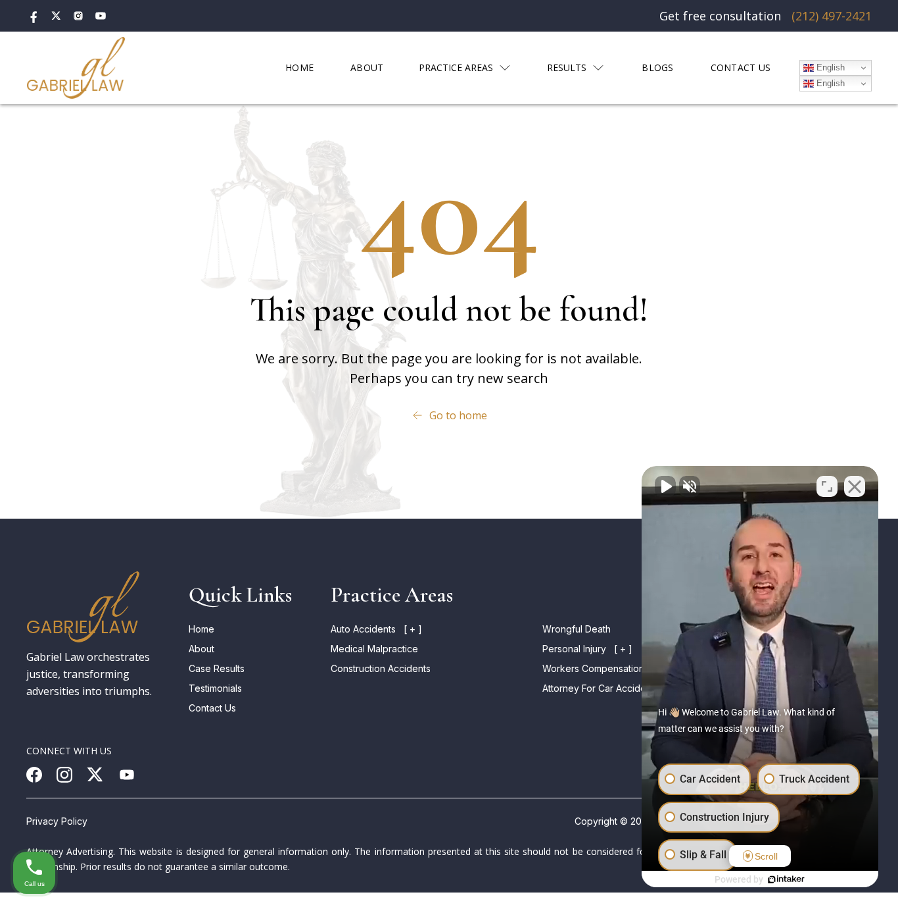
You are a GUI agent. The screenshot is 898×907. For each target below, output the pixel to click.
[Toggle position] (827, 486)
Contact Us (212, 707)
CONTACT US (741, 67)
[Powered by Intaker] (786, 879)
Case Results (217, 668)
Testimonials (215, 688)
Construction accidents (381, 668)
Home (201, 629)
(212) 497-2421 (832, 16)
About (201, 648)
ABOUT (366, 67)
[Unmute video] (665, 486)
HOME (299, 67)
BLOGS (657, 67)
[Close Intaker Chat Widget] (854, 486)
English (829, 67)
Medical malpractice (374, 648)
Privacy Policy (56, 821)
